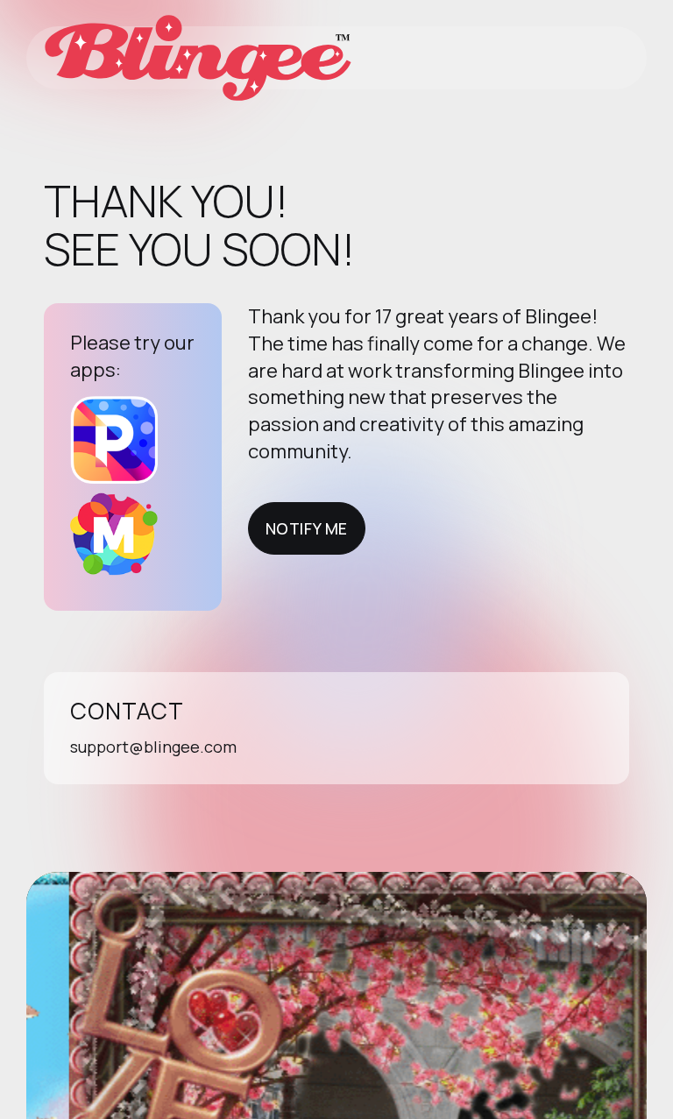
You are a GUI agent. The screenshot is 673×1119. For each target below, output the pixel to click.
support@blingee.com (153, 746)
